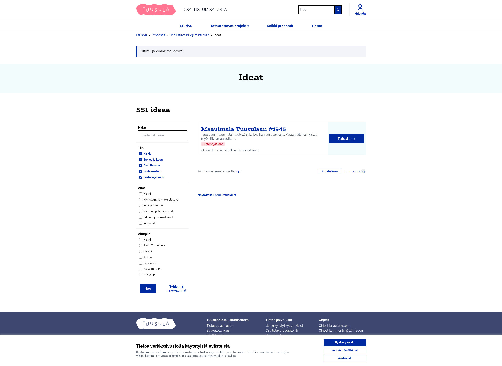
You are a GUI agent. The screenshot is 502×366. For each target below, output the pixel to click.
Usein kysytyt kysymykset (284, 326)
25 (237, 171)
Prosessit (158, 35)
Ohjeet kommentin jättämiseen (341, 330)
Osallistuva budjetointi (282, 330)
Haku (142, 127)
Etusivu (141, 35)
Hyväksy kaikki (345, 342)
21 (354, 171)
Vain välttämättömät (345, 350)
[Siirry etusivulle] (168, 323)
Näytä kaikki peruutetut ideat (217, 195)
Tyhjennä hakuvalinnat (176, 288)
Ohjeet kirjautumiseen (334, 326)
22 (358, 171)
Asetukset (344, 358)
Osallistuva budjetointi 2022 (189, 35)
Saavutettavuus (218, 330)
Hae (148, 288)
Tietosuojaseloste (219, 326)
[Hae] (337, 10)
